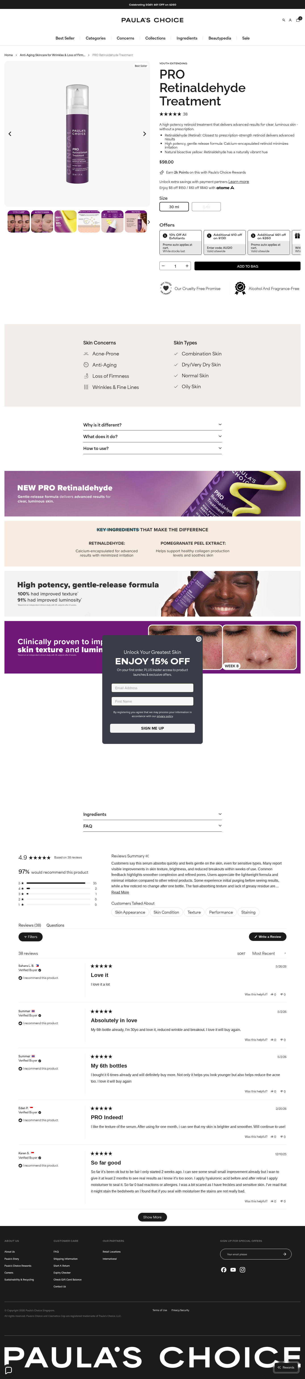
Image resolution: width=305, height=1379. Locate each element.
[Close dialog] (198, 639)
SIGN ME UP (152, 728)
